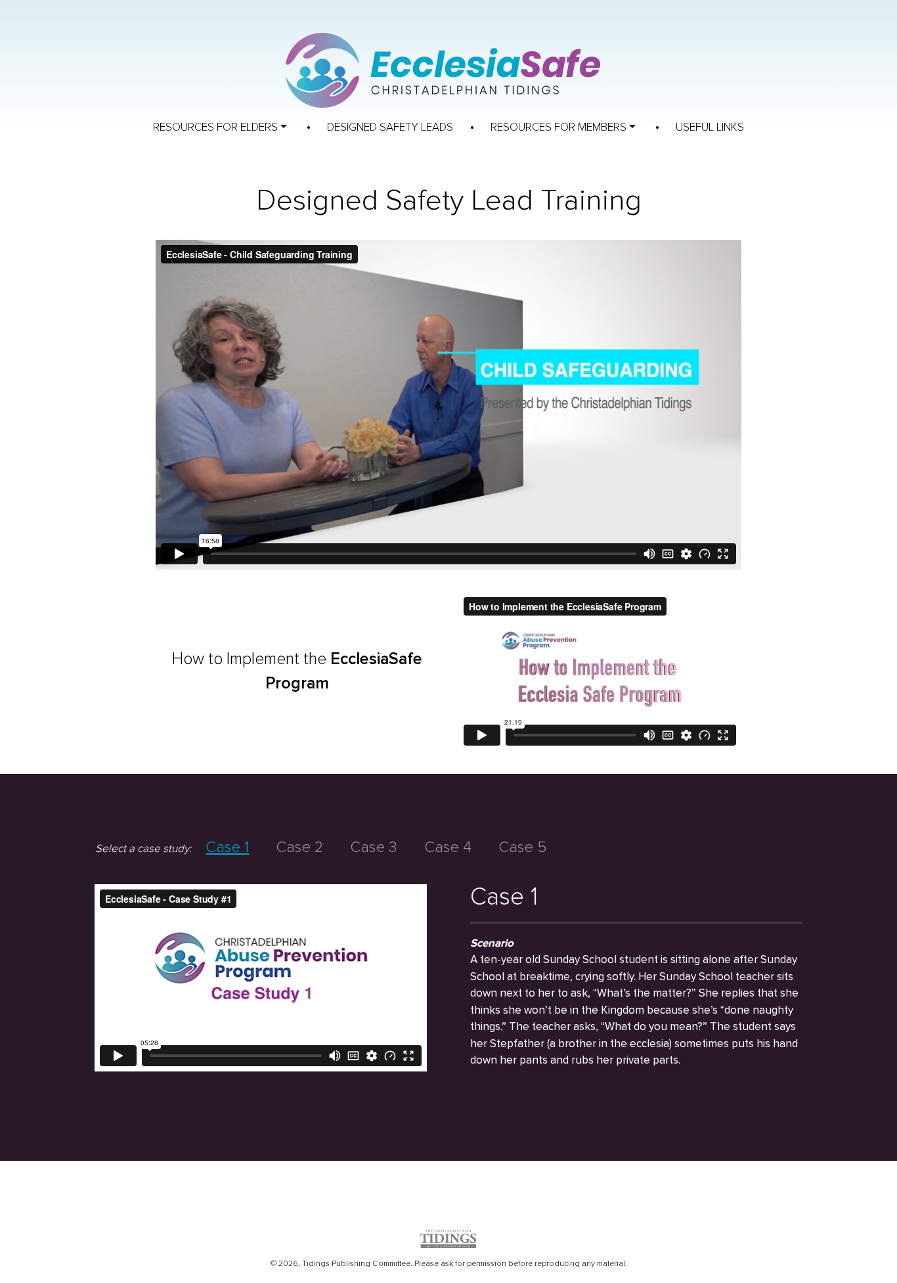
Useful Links (710, 127)
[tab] (227, 847)
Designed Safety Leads (390, 127)
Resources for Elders (215, 127)
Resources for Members (558, 127)
